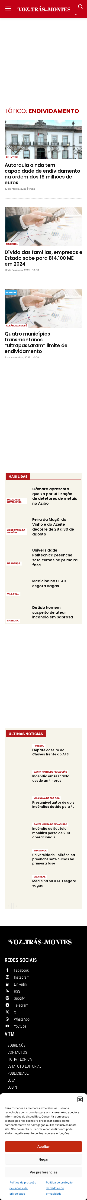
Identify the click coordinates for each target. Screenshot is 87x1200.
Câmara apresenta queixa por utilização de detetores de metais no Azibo (54, 496)
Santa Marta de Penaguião (50, 772)
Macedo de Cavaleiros (14, 501)
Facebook (21, 970)
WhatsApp (21, 1019)
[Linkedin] (7, 984)
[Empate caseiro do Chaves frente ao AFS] (17, 754)
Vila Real (13, 594)
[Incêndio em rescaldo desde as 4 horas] (17, 780)
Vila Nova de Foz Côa (47, 798)
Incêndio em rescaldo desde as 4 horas (50, 778)
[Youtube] (7, 1026)
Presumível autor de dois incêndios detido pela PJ (53, 804)
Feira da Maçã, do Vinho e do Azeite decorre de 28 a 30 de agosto (53, 527)
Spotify (19, 998)
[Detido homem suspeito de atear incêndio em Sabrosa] (17, 614)
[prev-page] (9, 906)
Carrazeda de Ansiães (16, 531)
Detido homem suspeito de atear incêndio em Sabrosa (52, 612)
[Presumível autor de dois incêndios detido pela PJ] (17, 807)
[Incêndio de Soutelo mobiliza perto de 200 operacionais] (17, 833)
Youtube (20, 1026)
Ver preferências (44, 1172)
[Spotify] (7, 998)
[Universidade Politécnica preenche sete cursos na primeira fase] (17, 556)
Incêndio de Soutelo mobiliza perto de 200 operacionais (51, 832)
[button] (80, 1099)
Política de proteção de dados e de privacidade (23, 1188)
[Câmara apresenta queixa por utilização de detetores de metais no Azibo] (17, 495)
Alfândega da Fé (16, 325)
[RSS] (7, 991)
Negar (44, 1159)
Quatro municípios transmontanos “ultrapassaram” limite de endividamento (36, 342)
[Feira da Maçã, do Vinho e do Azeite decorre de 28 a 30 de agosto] (17, 526)
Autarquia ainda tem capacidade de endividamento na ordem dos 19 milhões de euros (42, 174)
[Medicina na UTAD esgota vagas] (17, 587)
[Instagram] (7, 977)
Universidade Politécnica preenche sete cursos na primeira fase (54, 557)
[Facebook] (7, 970)
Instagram (21, 977)
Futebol (39, 745)
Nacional (12, 244)
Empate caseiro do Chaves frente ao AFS (50, 752)
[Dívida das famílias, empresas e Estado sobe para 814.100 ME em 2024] (43, 227)
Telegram (21, 1005)
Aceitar (43, 1147)
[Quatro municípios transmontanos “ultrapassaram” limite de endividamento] (43, 308)
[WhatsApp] (7, 1019)
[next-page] (16, 906)
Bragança (13, 563)
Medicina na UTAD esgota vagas (49, 583)
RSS (17, 991)
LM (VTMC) (12, 157)
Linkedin (20, 984)
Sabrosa (13, 620)
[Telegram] (7, 1005)
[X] (7, 1012)
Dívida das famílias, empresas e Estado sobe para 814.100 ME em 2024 (43, 258)
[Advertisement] (43, 55)
